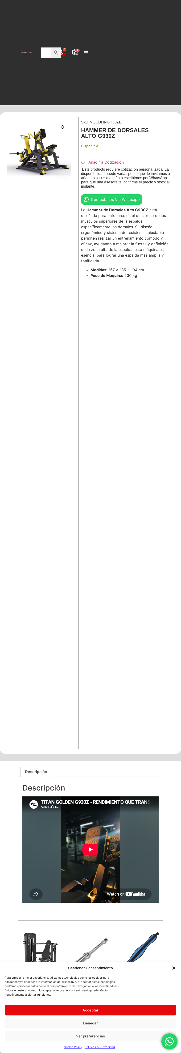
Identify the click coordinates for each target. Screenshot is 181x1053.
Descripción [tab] (36, 771)
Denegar (90, 1023)
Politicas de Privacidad (100, 1047)
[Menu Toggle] (86, 52)
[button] (174, 968)
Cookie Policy (73, 1047)
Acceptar (90, 1010)
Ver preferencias (90, 1036)
